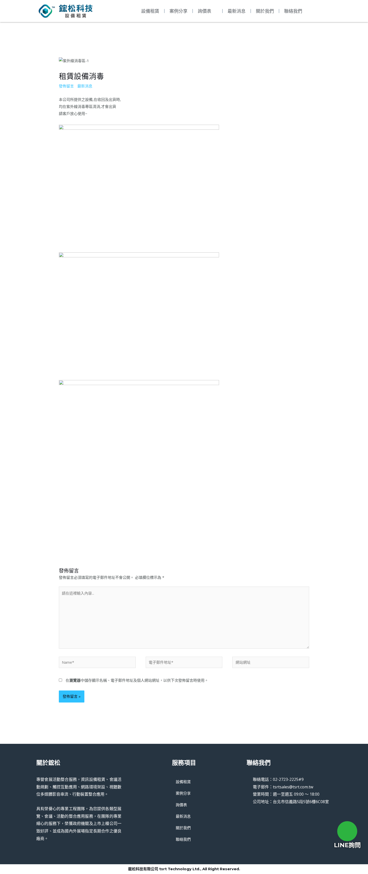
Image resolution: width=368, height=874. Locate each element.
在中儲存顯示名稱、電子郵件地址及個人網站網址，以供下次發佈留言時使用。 (137, 680)
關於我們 (265, 11)
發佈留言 (66, 85)
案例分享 (178, 11)
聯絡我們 (293, 11)
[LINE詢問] (347, 831)
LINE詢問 (347, 845)
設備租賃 (150, 11)
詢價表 (204, 11)
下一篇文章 (322, 539)
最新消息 (237, 11)
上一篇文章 (46, 539)
